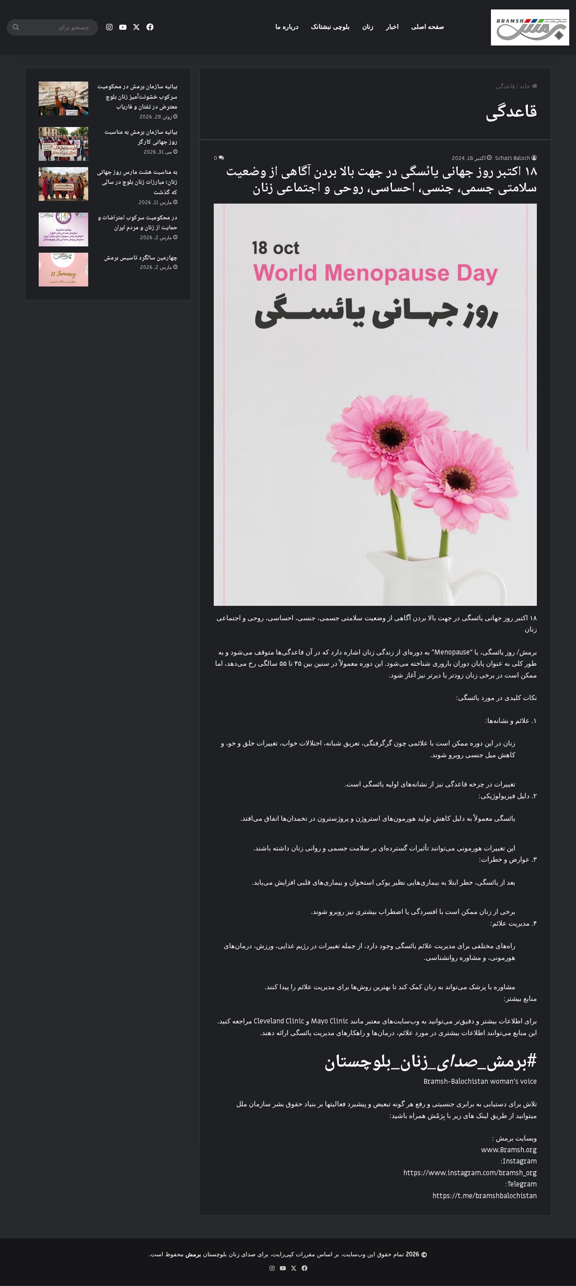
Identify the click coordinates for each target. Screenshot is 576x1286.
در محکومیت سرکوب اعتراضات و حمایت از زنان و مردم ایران (137, 223)
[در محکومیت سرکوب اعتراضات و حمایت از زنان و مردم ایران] (63, 229)
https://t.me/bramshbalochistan (484, 1195)
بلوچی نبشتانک (330, 27)
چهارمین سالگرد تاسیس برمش (140, 258)
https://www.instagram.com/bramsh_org (470, 1172)
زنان (368, 27)
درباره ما (286, 27)
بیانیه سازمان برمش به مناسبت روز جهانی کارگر (140, 137)
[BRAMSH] (530, 27)
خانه (526, 86)
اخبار (392, 27)
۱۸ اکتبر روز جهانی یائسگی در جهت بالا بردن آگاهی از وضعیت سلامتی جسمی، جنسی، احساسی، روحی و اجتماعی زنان (381, 180)
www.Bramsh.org (509, 1149)
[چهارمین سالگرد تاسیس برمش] (63, 269)
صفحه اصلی (427, 27)
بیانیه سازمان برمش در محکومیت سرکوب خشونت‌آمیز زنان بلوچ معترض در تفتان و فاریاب (137, 97)
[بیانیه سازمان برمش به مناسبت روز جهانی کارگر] (63, 144)
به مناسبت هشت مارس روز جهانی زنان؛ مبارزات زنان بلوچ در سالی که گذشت (137, 182)
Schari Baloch (512, 158)
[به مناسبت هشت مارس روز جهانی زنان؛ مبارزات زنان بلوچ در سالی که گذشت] (63, 184)
